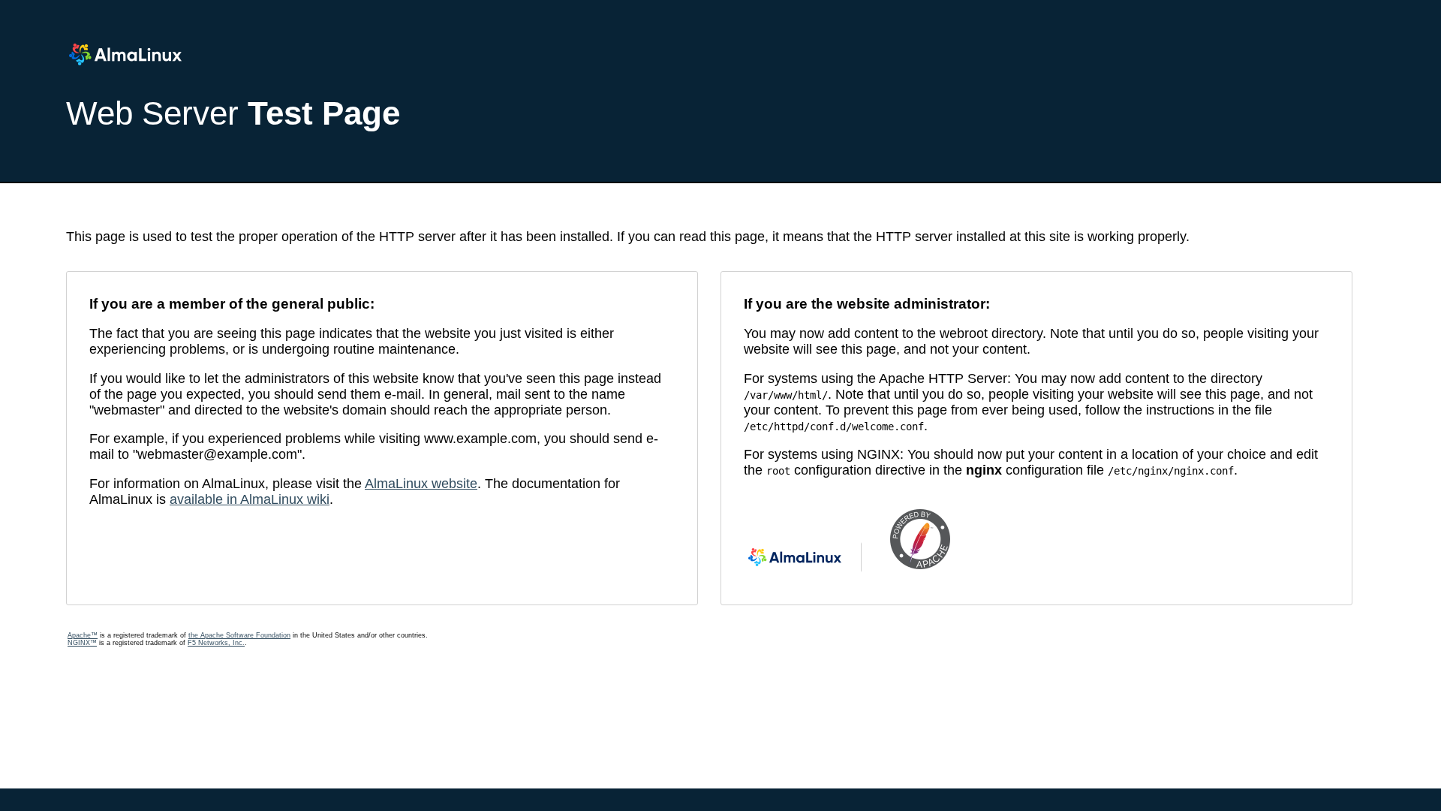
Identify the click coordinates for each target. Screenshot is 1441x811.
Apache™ (83, 635)
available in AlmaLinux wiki (249, 499)
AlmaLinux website (421, 483)
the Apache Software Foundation (239, 635)
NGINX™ (82, 643)
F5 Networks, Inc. (216, 643)
